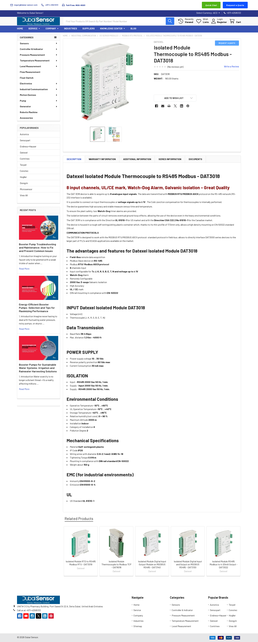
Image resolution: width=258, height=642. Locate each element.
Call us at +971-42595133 (29, 610)
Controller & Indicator (31, 49)
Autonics (24, 134)
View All (24, 195)
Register (222, 22)
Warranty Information (102, 159)
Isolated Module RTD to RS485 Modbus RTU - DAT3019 (81, 563)
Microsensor (26, 189)
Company (51, 28)
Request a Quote (235, 5)
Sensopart (25, 140)
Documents (195, 159)
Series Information (170, 159)
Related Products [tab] (79, 518)
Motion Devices (28, 95)
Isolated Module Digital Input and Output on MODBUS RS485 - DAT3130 (188, 564)
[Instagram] (32, 616)
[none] (107, 83)
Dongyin (24, 183)
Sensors (24, 43)
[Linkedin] (181, 106)
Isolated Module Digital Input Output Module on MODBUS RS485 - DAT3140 (152, 564)
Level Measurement (30, 66)
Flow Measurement (30, 72)
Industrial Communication (34, 89)
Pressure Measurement (32, 54)
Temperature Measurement (35, 60)
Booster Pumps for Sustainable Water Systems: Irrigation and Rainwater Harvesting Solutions (38, 368)
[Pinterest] (188, 106)
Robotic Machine (28, 112)
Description (74, 159)
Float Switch (26, 77)
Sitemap (137, 626)
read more (24, 268)
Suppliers (88, 28)
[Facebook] (156, 106)
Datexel (23, 152)
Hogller (23, 177)
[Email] (162, 106)
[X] (175, 106)
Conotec (24, 170)
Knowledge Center (111, 28)
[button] (175, 98)
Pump (23, 100)
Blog (133, 28)
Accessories (26, 118)
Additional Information (137, 159)
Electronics (26, 83)
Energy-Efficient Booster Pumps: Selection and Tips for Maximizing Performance (37, 308)
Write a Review (231, 66)
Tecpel (23, 164)
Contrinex (25, 158)
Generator (25, 106)
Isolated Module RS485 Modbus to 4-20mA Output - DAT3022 (223, 564)
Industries (70, 28)
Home (20, 28)
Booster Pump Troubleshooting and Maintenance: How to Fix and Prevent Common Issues (37, 248)
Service (32, 28)
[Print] (169, 106)
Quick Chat (211, 5)
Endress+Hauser (28, 146)
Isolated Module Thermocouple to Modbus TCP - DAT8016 (116, 564)
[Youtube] (26, 616)
